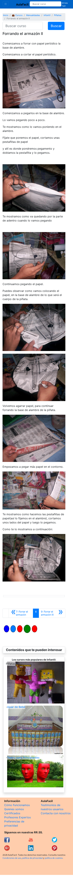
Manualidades (33, 15)
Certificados (12, 813)
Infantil (47, 15)
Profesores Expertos (17, 817)
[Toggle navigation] (5, 3)
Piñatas (57, 15)
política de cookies (54, 858)
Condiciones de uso (12, 858)
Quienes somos (14, 809)
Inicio (5, 15)
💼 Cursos (17, 15)
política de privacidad (32, 858)
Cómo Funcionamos (17, 805)
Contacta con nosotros (55, 813)
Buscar (56, 26)
